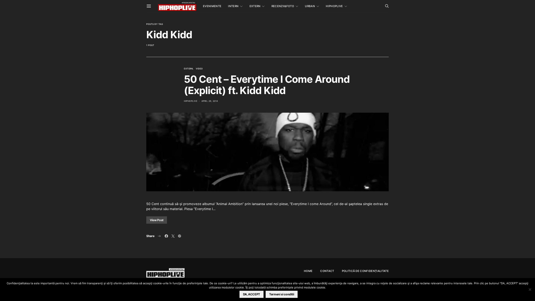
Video (199, 68)
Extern (255, 6)
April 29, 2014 (209, 101)
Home (308, 271)
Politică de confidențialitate (365, 271)
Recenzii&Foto (282, 6)
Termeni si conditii (281, 294)
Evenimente (212, 6)
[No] (530, 289)
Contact (327, 271)
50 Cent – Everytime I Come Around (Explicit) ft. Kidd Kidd (267, 85)
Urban (310, 6)
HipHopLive (334, 6)
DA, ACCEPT (251, 294)
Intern (233, 6)
